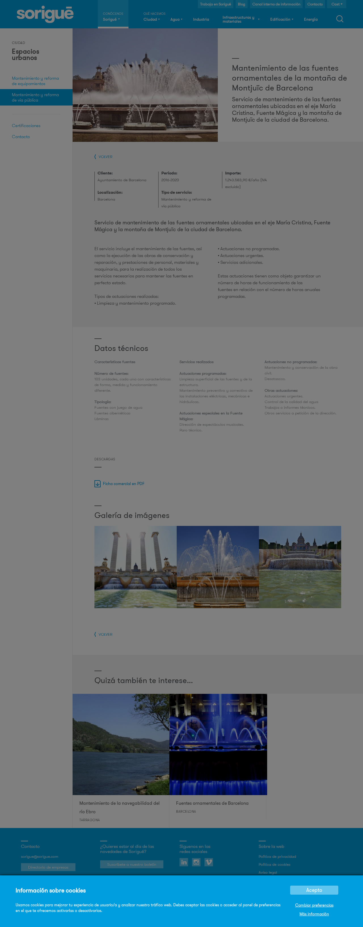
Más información (314, 914)
